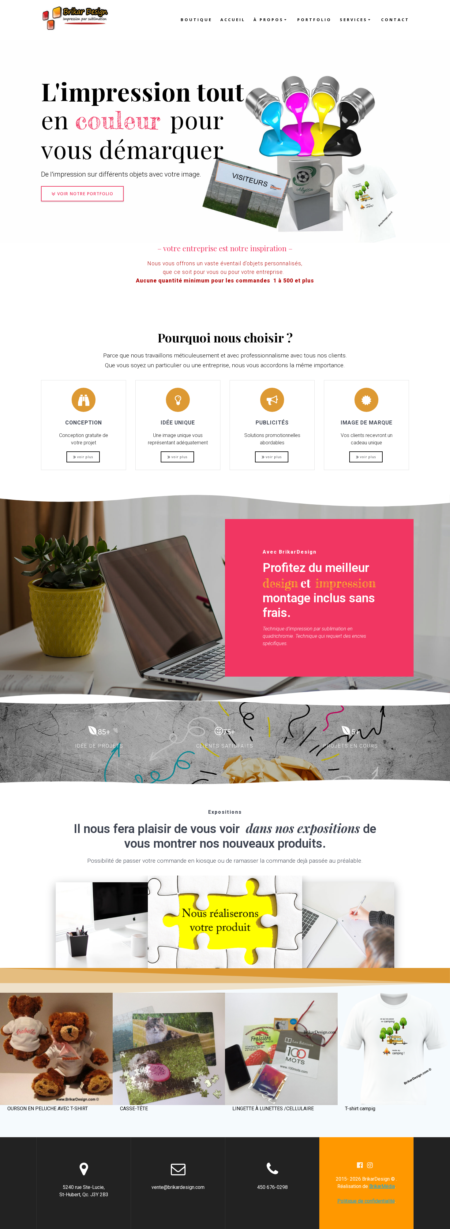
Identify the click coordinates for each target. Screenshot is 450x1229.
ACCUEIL (232, 19)
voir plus (85, 457)
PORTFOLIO (314, 19)
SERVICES (353, 19)
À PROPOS (268, 19)
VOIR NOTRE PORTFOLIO (85, 193)
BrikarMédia (382, 1186)
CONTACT (395, 19)
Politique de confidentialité (366, 1201)
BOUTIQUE (196, 19)
